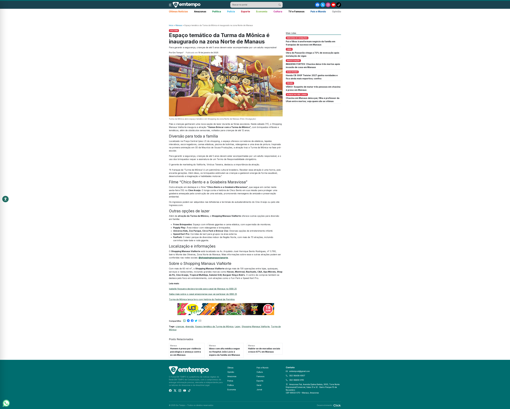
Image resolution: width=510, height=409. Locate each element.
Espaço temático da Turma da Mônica (214, 326)
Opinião (336, 11)
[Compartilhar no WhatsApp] (184, 321)
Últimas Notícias (178, 11)
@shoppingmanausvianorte (213, 257)
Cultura (277, 11)
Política (216, 11)
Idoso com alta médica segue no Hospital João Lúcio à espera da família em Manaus (224, 351)
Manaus (179, 25)
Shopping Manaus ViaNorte (256, 326)
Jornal (259, 389)
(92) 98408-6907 (297, 375)
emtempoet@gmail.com (299, 371)
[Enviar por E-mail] (200, 321)
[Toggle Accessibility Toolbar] (5, 199)
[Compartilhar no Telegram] (188, 321)
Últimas (230, 367)
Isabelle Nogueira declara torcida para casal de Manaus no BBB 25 (203, 288)
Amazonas (200, 11)
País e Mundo (318, 11)
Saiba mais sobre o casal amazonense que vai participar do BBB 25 (203, 294)
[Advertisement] (255, 18)
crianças (180, 326)
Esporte (245, 11)
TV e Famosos (296, 11)
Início (171, 25)
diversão (189, 326)
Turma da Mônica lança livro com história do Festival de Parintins (202, 299)
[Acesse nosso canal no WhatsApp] (6, 403)
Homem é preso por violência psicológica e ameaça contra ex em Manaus (185, 351)
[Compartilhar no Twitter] (196, 321)
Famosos (260, 376)
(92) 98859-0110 (296, 380)
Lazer (237, 326)
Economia (261, 11)
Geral (259, 385)
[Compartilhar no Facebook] (192, 321)
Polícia (231, 11)
